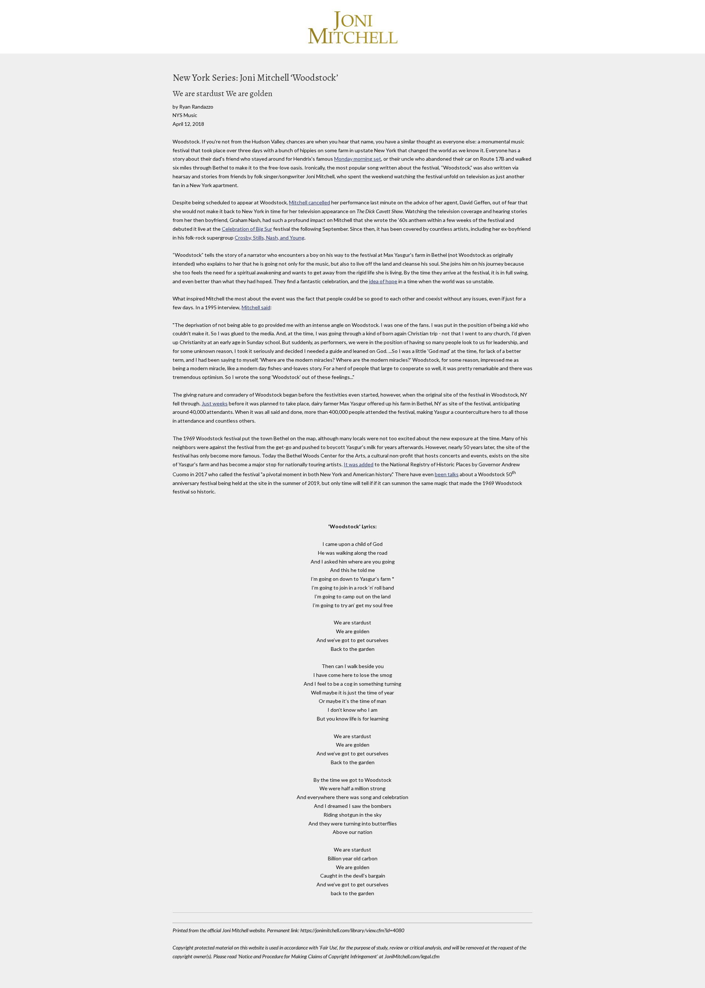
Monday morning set (357, 159)
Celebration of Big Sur (247, 229)
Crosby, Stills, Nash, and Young (269, 237)
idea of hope (383, 281)
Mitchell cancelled (309, 202)
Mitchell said (256, 307)
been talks (447, 474)
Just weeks (215, 403)
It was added (358, 464)
